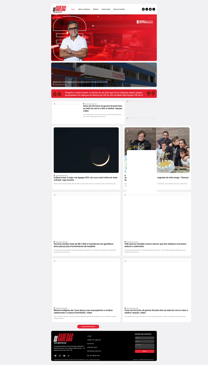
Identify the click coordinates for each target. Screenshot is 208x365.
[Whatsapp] (153, 9)
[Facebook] (143, 9)
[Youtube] (150, 9)
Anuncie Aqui (106, 9)
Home (73, 9)
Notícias (95, 9)
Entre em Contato (119, 9)
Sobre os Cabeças (84, 9)
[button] (52, 73)
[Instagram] (146, 9)
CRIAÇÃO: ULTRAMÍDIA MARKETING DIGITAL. (143, 359)
